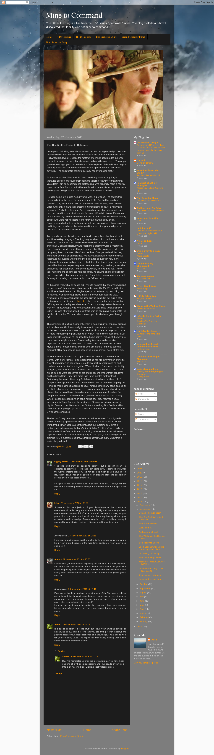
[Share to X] (85, 446)
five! (139, 220)
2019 (140, 477)
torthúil (141, 160)
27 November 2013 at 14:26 (82, 536)
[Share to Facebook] (88, 446)
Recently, (81, 301)
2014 (140, 497)
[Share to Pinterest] (91, 446)
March (143, 613)
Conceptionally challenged (145, 264)
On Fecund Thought (148, 142)
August (143, 592)
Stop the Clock (143, 278)
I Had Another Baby (146, 308)
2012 (140, 626)
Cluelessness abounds (150, 575)
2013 (140, 501)
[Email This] (79, 446)
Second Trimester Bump (133, 36)
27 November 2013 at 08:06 (83, 461)
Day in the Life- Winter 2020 (149, 200)
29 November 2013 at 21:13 (76, 624)
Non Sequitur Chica (147, 198)
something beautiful (148, 218)
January (144, 621)
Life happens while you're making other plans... (151, 548)
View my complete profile (146, 663)
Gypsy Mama (61, 461)
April (142, 609)
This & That (142, 361)
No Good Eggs (145, 241)
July (142, 597)
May (142, 605)
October (144, 584)
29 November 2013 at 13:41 (82, 589)
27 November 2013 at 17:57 (77, 559)
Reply (57, 494)
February (144, 617)
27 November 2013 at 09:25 (74, 503)
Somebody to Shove (149, 543)
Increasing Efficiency (149, 553)
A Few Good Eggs (146, 286)
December (145, 505)
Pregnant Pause (144, 298)
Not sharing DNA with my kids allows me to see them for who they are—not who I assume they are (151, 149)
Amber (57, 624)
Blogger (124, 748)
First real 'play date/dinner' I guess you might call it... (149, 232)
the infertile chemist (147, 331)
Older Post (119, 729)
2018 (140, 481)
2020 (140, 473)
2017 (140, 485)
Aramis (58, 559)
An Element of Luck (148, 532)
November (145, 509)
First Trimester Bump (106, 36)
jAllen (154, 640)
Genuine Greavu (145, 276)
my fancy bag (143, 349)
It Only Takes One (146, 296)
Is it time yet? (144, 228)
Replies (61, 651)
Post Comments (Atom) (72, 736)
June (142, 601)
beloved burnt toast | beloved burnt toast (148, 345)
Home (49, 36)
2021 (140, 469)
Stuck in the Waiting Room (151, 306)
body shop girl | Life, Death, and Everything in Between (150, 371)
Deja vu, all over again (150, 513)
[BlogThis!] (82, 446)
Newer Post (54, 729)
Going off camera (145, 163)
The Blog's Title (83, 36)
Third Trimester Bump (57, 42)
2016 (140, 489)
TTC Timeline (64, 36)
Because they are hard (150, 579)
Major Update (143, 256)
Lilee (57, 503)
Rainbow (141, 268)
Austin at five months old (148, 175)
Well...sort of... (146, 528)
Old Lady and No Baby (149, 208)
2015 (140, 493)
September (145, 588)
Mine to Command (74, 15)
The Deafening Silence (150, 557)
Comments (143, 399)
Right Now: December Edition (150, 210)
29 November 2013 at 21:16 (84, 657)
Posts (140, 394)
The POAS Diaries (148, 523)
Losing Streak (143, 376)
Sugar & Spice (143, 288)
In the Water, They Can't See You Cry (151, 569)
